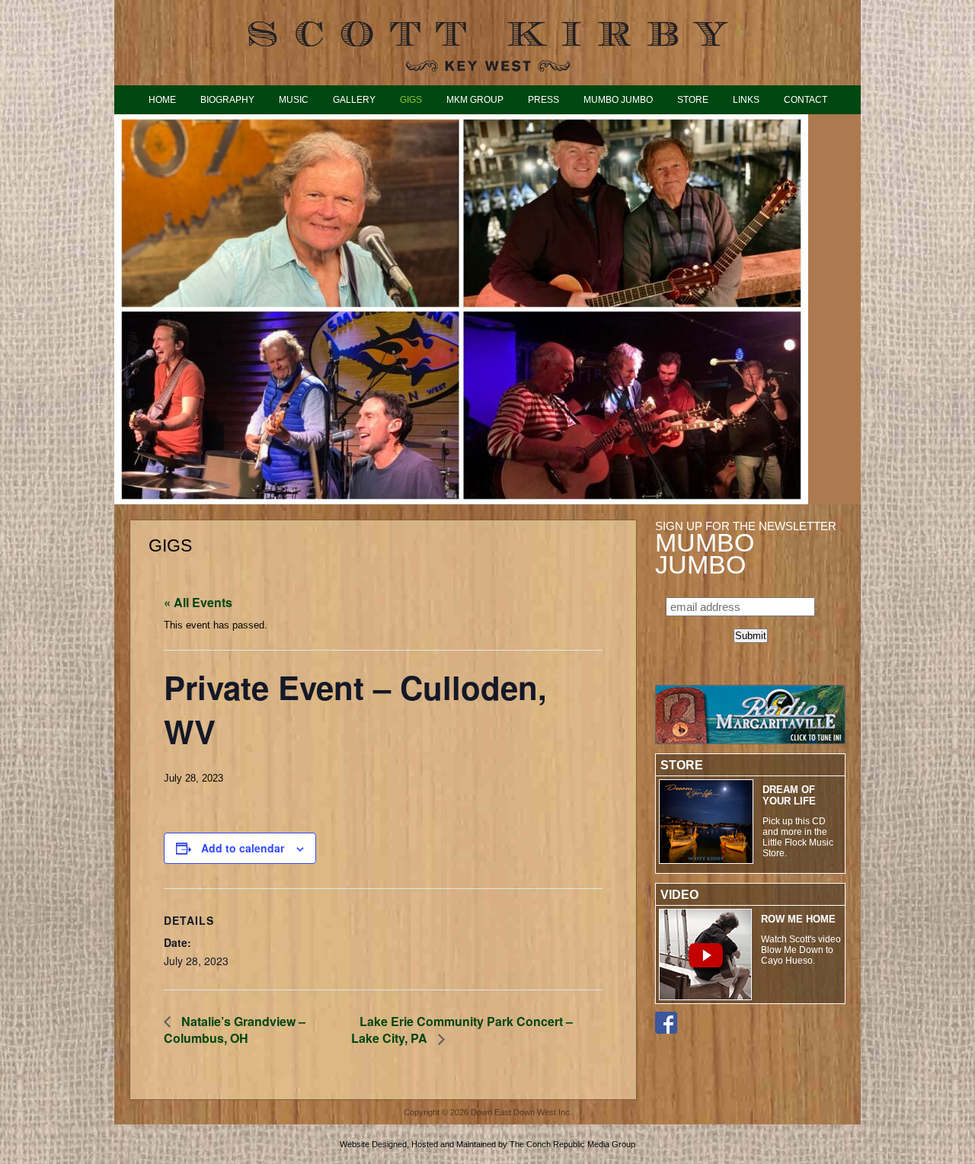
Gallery (354, 99)
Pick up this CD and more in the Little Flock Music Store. (797, 837)
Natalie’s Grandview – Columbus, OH (234, 1029)
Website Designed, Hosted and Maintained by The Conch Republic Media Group (487, 1144)
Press (543, 99)
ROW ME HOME (798, 919)
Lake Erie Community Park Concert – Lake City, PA (462, 1029)
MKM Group (474, 99)
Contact (805, 99)
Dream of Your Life (789, 795)
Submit (750, 635)
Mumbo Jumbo (618, 99)
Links (746, 99)
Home (162, 99)
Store (692, 99)
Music (293, 99)
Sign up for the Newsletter (745, 548)
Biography (227, 99)
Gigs (411, 99)
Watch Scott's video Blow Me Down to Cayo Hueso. (801, 950)
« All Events (198, 602)
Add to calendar (242, 847)
